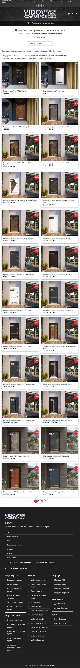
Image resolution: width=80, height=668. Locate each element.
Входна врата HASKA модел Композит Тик (17, 492)
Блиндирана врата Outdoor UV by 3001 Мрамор (59, 127)
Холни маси (35, 602)
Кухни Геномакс (60, 623)
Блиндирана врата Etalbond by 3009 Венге (57, 274)
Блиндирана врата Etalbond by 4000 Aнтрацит (19, 420)
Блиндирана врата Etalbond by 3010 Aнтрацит (58, 310)
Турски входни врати (15, 602)
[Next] (44, 501)
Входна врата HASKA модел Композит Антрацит (59, 492)
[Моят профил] (76, 13)
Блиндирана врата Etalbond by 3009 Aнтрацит (19, 274)
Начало (20, 34)
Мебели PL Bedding (38, 623)
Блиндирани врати (14, 580)
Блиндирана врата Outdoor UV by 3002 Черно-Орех (19, 164)
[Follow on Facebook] (36, 5)
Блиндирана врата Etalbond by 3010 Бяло (17, 310)
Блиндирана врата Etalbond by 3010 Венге (17, 346)
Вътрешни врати (12, 616)
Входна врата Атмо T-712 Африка (14, 91)
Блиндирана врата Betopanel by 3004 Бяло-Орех (20, 200)
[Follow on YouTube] (43, 5)
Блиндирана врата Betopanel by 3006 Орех (18, 238)
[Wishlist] (69, 14)
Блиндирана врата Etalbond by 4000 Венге (57, 420)
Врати (27, 34)
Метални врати (13, 584)
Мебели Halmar (37, 615)
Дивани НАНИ (60, 604)
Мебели (31, 576)
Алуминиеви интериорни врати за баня (15, 647)
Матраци (56, 576)
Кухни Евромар (60, 619)
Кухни (54, 615)
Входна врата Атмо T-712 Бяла (53, 91)
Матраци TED (59, 580)
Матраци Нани (60, 584)
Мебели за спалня (38, 580)
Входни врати (11, 576)
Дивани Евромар (61, 608)
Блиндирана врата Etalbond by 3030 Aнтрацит (19, 384)
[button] (3, 13)
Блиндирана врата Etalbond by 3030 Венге (57, 384)
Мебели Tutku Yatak (38, 632)
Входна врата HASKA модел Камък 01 (56, 456)
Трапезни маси (36, 606)
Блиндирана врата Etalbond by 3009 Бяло (57, 238)
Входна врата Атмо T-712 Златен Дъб (16, 127)
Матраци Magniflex (61, 593)
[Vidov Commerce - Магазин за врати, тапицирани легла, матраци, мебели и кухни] (40, 14)
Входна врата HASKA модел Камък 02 (16, 456)
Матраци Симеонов (62, 588)
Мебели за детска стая (39, 611)
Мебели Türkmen (37, 636)
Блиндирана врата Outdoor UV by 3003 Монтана (59, 163)
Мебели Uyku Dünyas (39, 627)
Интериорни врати (14, 620)
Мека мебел (57, 599)
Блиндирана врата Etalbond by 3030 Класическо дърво (59, 347)
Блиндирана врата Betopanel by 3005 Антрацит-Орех (59, 201)
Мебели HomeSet (37, 619)
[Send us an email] (39, 5)
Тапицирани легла (38, 591)
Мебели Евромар (37, 640)
